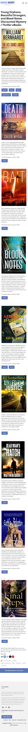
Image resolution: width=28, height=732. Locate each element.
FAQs (10, 720)
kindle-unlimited (5, 663)
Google (15, 94)
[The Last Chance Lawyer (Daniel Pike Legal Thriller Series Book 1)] (13, 65)
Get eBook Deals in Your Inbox (14, 670)
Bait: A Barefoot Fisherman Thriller (11, 208)
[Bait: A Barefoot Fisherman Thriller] (13, 205)
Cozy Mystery (7, 660)
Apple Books (6, 94)
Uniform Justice (5, 415)
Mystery (19, 663)
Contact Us (14, 720)
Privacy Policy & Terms (21, 720)
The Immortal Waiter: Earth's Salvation (12, 550)
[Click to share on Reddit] (7, 656)
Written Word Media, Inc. (18, 723)
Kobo (18, 90)
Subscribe (6, 717)
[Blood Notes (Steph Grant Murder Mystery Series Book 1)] (13, 273)
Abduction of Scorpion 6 (8, 345)
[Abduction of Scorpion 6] (13, 342)
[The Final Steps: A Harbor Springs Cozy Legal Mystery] (13, 617)
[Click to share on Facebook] (5, 656)
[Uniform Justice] (13, 412)
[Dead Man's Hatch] (13, 478)
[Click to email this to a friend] (2, 656)
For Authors (5, 720)
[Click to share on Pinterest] (13, 656)
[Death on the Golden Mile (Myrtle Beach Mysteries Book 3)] (13, 139)
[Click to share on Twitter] (10, 656)
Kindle (4, 90)
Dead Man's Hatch (6, 481)
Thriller (3, 665)
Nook (11, 90)
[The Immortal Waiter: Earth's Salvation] (13, 547)
